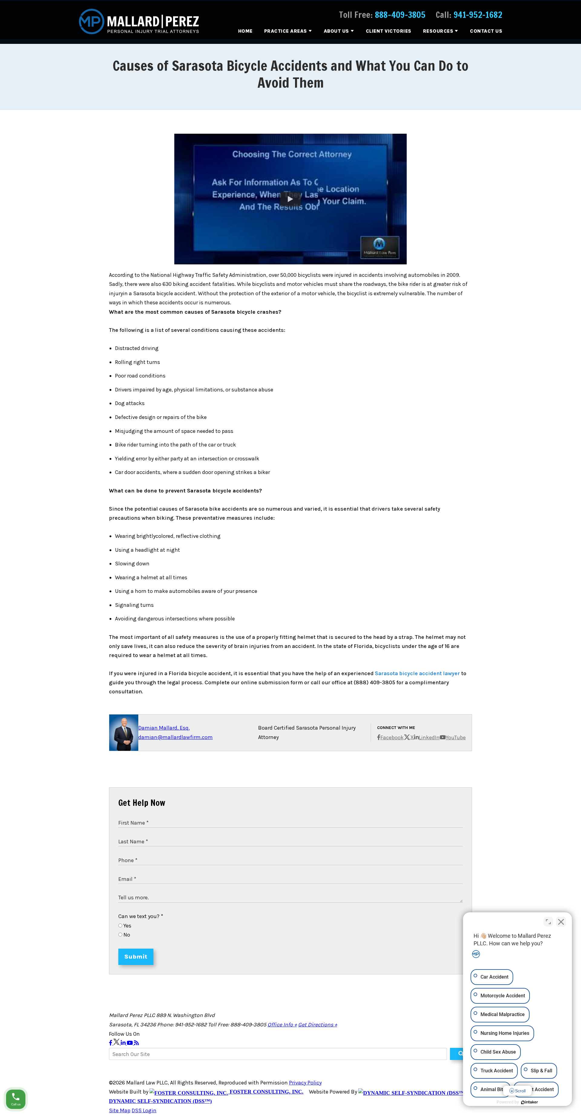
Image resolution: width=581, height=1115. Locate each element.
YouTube (456, 737)
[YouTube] (130, 1043)
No (126, 934)
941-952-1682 (478, 15)
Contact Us (486, 31)
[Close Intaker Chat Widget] (561, 922)
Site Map (119, 1110)
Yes (126, 925)
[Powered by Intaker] (529, 1102)
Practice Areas (285, 31)
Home (245, 31)
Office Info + (282, 1024)
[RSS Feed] (136, 1043)
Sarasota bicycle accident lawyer (417, 673)
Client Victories (389, 31)
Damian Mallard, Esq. (164, 727)
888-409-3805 (400, 15)
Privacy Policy (305, 1082)
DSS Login (144, 1110)
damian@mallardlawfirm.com (175, 737)
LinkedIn (429, 737)
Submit (135, 956)
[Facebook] (111, 1043)
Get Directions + (317, 1024)
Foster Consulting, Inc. (266, 1092)
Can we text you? (140, 916)
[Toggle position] (548, 922)
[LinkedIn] (124, 1043)
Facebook (392, 737)
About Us (336, 31)
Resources (438, 31)
